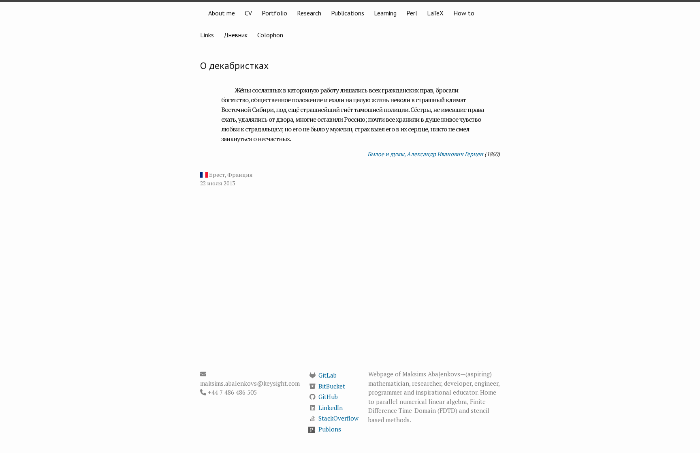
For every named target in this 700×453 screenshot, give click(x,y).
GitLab (327, 375)
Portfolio (274, 13)
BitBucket (331, 386)
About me (221, 13)
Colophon (270, 35)
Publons (329, 429)
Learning (385, 13)
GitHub (328, 397)
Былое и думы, (386, 154)
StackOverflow (338, 418)
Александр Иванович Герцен (445, 154)
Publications (347, 13)
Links (207, 35)
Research (309, 13)
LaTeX (435, 13)
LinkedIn (330, 408)
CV (248, 13)
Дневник (236, 35)
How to (463, 13)
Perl (411, 13)
